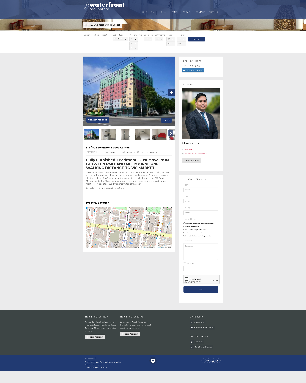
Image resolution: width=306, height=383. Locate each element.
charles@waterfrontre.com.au (203, 327)
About (186, 12)
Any (146, 39)
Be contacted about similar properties (198, 236)
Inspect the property (192, 226)
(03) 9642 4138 (199, 322)
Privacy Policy (98, 365)
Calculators (199, 342)
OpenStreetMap (159, 247)
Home (144, 12)
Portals (213, 12)
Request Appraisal (95, 337)
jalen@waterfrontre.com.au (196, 154)
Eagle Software (101, 367)
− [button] (89, 213)
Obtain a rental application (194, 233)
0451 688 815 (189, 149)
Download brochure (194, 70)
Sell (163, 12)
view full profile (192, 160)
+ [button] (89, 210)
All (132, 39)
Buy (153, 12)
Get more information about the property (199, 223)
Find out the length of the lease (195, 230)
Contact (200, 12)
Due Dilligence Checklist (203, 347)
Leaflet (145, 247)
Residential (119, 39)
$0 (169, 39)
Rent (174, 12)
